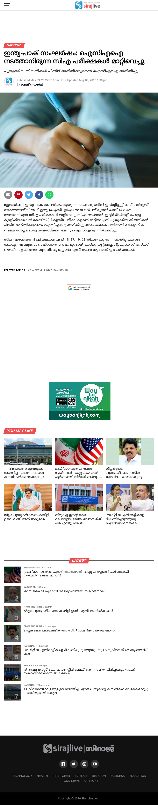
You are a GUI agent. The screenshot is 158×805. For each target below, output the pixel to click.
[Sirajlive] (79, 752)
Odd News (72, 780)
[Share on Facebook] (49, 196)
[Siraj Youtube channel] (95, 764)
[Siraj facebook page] (63, 764)
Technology (22, 775)
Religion (99, 775)
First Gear (61, 775)
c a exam (36, 270)
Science (81, 775)
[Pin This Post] (18, 196)
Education (137, 775)
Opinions (91, 780)
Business (117, 775)
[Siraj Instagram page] (84, 764)
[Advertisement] (79, 340)
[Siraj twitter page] (74, 764)
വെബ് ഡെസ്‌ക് (32, 85)
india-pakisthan (56, 270)
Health (42, 775)
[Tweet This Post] (29, 196)
